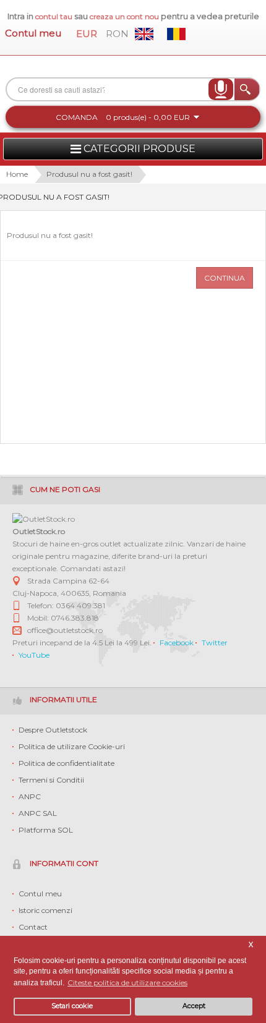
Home (17, 174)
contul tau (53, 16)
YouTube (34, 655)
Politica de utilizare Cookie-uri (72, 746)
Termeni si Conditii (51, 779)
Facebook (177, 642)
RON (117, 34)
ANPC (30, 796)
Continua (224, 277)
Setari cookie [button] (72, 1006)
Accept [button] (193, 1006)
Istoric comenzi (45, 910)
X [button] (251, 945)
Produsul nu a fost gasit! (89, 174)
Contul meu (33, 33)
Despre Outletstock (53, 729)
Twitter (215, 642)
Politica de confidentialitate (66, 763)
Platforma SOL (46, 829)
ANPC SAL (38, 813)
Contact (33, 927)
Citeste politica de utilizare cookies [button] (127, 982)
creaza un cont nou (125, 16)
